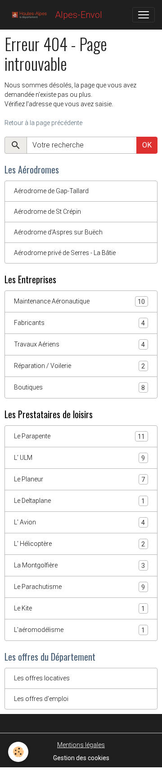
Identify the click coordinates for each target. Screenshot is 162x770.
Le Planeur (79, 479)
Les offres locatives (42, 678)
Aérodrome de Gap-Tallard (51, 191)
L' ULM (79, 458)
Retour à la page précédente (43, 122)
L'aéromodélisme (79, 630)
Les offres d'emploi (41, 698)
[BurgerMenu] (143, 14)
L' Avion (79, 522)
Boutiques (79, 387)
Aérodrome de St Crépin (47, 211)
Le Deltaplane (79, 501)
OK (147, 145)
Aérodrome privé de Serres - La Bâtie (65, 252)
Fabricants (79, 323)
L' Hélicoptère (79, 544)
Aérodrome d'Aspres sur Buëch (58, 232)
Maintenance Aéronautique (79, 301)
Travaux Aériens (79, 344)
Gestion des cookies (81, 757)
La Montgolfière (79, 565)
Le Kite (79, 608)
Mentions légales (81, 744)
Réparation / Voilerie (79, 366)
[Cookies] (18, 752)
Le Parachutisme (79, 587)
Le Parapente (79, 436)
